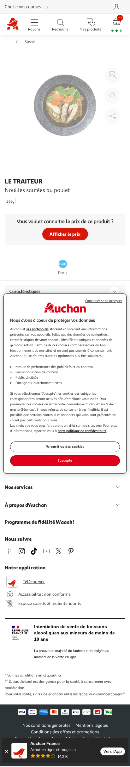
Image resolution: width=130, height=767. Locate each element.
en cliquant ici (49, 675)
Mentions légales (91, 725)
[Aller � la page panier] (116, 24)
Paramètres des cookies (65, 447)
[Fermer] (6, 751)
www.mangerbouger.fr (107, 694)
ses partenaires (37, 329)
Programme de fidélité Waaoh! (39, 522)
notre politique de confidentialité (82, 431)
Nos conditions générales (46, 725)
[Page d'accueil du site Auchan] (13, 24)
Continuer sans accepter (103, 301)
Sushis (30, 42)
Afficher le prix (65, 234)
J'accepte (65, 460)
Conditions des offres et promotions (65, 732)
